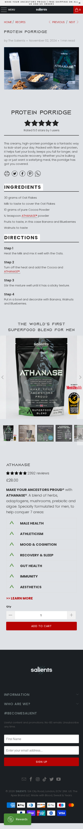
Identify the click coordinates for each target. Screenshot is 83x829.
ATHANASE (18, 464)
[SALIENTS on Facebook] (31, 779)
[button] (16, 473)
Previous (58, 22)
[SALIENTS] (41, 10)
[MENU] (2, 10)
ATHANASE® (29, 216)
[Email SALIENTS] (24, 779)
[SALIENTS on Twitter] (52, 779)
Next (72, 22)
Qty (8, 606)
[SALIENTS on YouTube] (58, 779)
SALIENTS (21, 791)
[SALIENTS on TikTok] (45, 779)
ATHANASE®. (12, 271)
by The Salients (14, 40)
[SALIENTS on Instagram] (38, 779)
